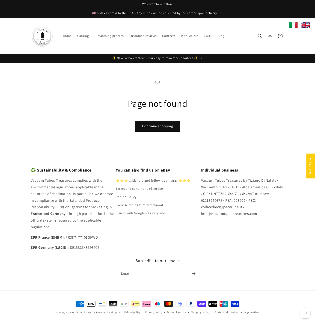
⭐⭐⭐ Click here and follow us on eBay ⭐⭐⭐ (153, 180)
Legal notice (251, 312)
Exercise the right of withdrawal (139, 205)
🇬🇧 (305, 25)
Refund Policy (126, 197)
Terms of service (176, 312)
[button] (84, 36)
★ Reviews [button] (310, 166)
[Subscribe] (194, 273)
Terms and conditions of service (139, 189)
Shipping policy (200, 312)
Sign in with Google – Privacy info (140, 213)
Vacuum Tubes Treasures (80, 312)
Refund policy (132, 312)
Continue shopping (157, 126)
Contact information (226, 312)
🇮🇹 (293, 25)
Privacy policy (153, 312)
